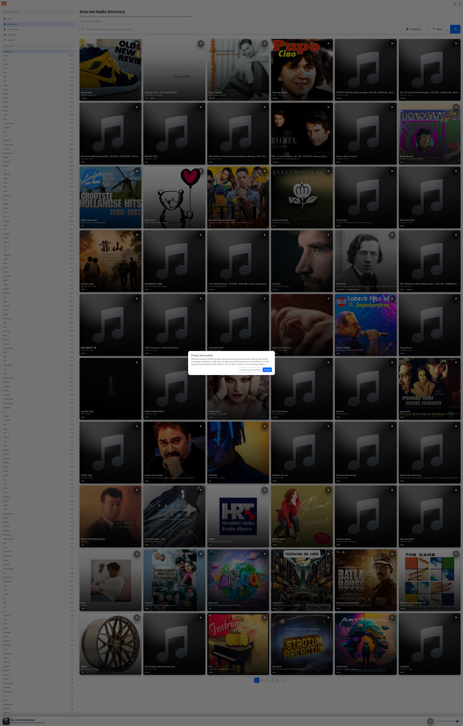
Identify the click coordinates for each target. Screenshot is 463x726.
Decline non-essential (250, 369)
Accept (267, 369)
